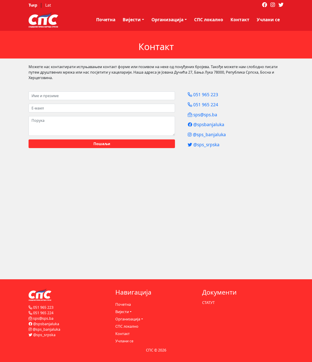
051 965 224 (205, 104)
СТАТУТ (208, 302)
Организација (167, 20)
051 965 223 (205, 94)
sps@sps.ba (204, 115)
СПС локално (208, 20)
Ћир (33, 5)
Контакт (239, 20)
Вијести (132, 20)
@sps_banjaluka (209, 134)
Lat (48, 5)
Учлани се (268, 20)
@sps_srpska (205, 144)
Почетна (105, 20)
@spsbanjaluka (208, 124)
